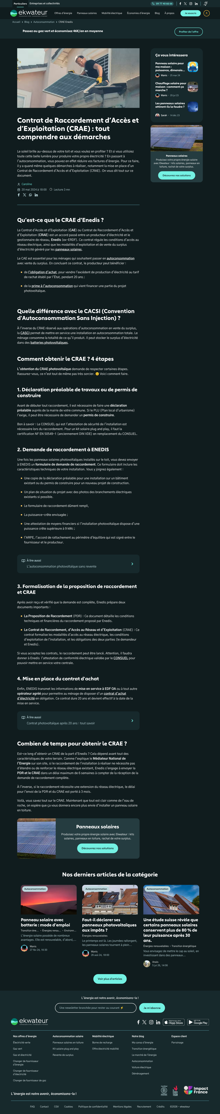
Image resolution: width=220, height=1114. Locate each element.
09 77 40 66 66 (164, 3)
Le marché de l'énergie (144, 1055)
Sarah (164, 115)
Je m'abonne (152, 1008)
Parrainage (177, 1042)
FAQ (32, 1107)
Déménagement (140, 1073)
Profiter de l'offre (188, 31)
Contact (44, 1107)
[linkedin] (196, 3)
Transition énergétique (144, 1049)
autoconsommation (120, 258)
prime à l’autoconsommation (52, 286)
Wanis (164, 75)
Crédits (160, 1107)
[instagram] (190, 3)
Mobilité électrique (103, 1036)
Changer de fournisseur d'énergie (25, 1063)
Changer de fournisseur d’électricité (25, 1073)
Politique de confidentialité (93, 1107)
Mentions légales (122, 1107)
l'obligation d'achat (42, 272)
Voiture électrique (141, 1067)
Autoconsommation (43, 22)
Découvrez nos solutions (98, 848)
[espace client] (207, 13)
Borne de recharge (102, 1042)
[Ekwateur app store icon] (174, 1022)
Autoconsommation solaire (68, 1036)
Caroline (27, 184)
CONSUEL (121, 658)
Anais (155, 962)
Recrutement (144, 1107)
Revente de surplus (63, 1055)
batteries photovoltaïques (49, 342)
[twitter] (185, 3)
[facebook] (180, 3)
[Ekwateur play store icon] (198, 1022)
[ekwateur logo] (28, 13)
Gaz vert (17, 1049)
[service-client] (206, 4)
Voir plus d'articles (110, 979)
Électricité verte (21, 1042)
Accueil (16, 22)
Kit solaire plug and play (66, 1049)
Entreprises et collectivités (45, 3)
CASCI (25, 333)
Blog (26, 22)
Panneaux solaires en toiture (68, 1042)
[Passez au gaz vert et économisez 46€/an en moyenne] (110, 32)
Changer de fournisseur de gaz (29, 1080)
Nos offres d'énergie (25, 1036)
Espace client (179, 1036)
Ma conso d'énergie (142, 1042)
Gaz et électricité (22, 1055)
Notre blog (138, 1036)
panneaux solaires (68, 249)
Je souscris (190, 13)
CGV (56, 1107)
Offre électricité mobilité (105, 1049)
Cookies (68, 1107)
